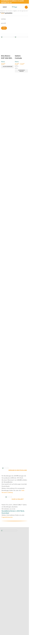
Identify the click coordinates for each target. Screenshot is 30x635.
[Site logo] (14, 7)
